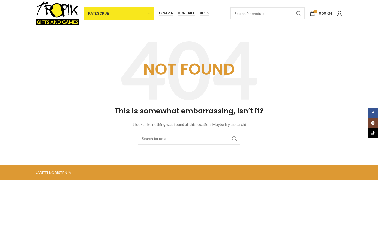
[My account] (340, 13)
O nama (166, 13)
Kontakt (186, 13)
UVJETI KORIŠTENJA (53, 172)
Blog (204, 13)
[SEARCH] (299, 13)
